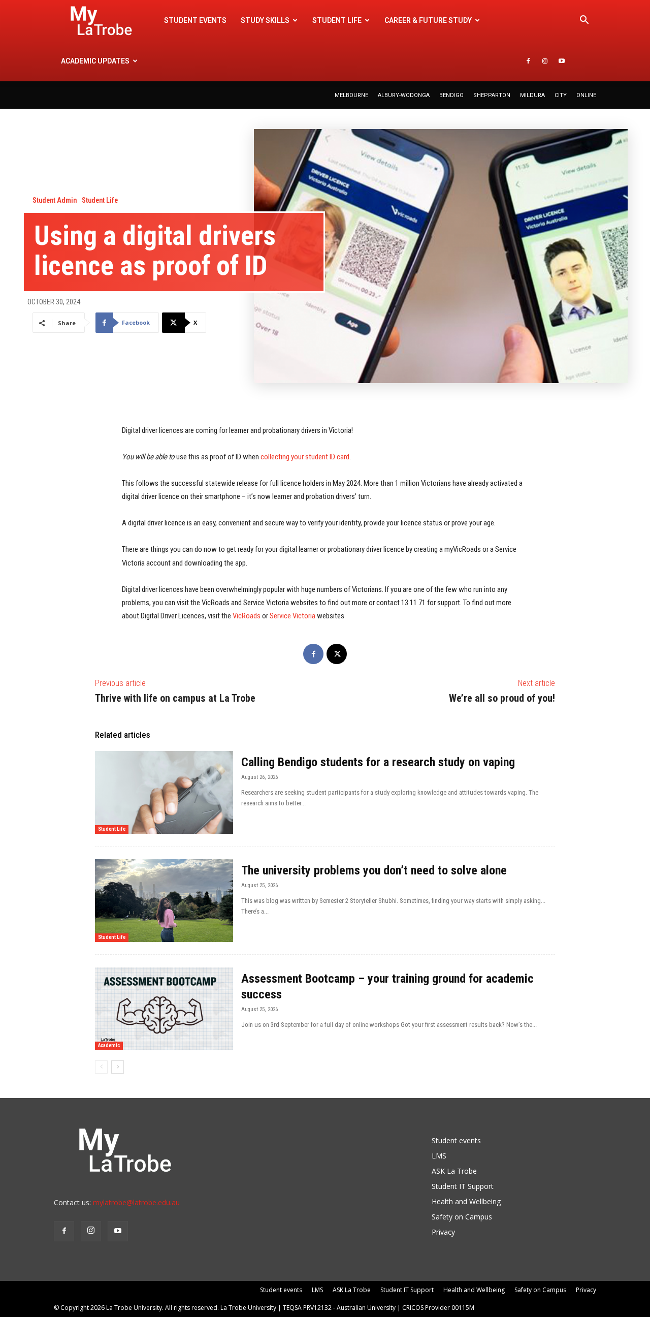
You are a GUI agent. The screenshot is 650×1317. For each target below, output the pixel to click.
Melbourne (351, 95)
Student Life (100, 200)
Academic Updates (95, 61)
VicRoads (247, 615)
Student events (195, 20)
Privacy (443, 1232)
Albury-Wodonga (404, 95)
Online (586, 95)
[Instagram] (544, 61)
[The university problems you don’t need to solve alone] (164, 900)
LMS (439, 1156)
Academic (109, 1045)
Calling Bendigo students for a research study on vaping (378, 762)
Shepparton (491, 95)
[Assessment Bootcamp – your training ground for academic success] (164, 1008)
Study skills (265, 20)
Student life (337, 20)
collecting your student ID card (305, 456)
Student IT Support (463, 1186)
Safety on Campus (462, 1216)
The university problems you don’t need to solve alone (375, 870)
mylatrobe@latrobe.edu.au (136, 1202)
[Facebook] (528, 61)
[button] (584, 21)
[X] (337, 654)
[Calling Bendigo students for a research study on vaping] (164, 792)
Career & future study (428, 20)
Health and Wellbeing (466, 1201)
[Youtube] (561, 61)
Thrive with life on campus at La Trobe (175, 698)
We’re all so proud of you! (502, 698)
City (561, 95)
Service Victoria (292, 615)
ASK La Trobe (454, 1171)
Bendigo (451, 95)
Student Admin (54, 200)
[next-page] (117, 1067)
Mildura (532, 95)
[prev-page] (101, 1067)
